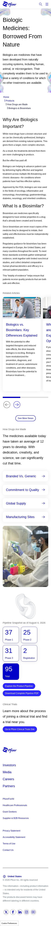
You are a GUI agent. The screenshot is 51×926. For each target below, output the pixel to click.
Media (7, 772)
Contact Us (8, 850)
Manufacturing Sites (20, 517)
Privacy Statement (11, 831)
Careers (8, 779)
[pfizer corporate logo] (9, 4)
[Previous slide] (6, 404)
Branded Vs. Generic (21, 476)
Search (40, 4)
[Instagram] (26, 912)
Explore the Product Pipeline (19, 686)
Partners (9, 786)
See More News (25, 418)
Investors (9, 765)
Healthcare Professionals (15, 805)
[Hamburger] (47, 4)
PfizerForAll (8, 799)
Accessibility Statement (14, 837)
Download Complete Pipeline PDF (22, 693)
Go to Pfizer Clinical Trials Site (21, 729)
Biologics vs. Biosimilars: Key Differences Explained (21, 330)
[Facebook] (13, 912)
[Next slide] (16, 404)
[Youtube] (33, 912)
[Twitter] (6, 912)
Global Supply (16, 503)
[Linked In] (19, 912)
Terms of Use (9, 843)
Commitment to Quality (22, 490)
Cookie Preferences (9, 923)
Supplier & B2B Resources (16, 818)
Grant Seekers (10, 812)
